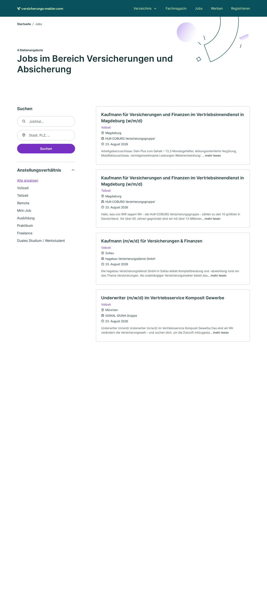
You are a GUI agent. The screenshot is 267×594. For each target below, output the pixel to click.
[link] (173, 135)
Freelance (24, 233)
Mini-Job (24, 210)
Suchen (46, 149)
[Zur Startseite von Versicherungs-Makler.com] (40, 8)
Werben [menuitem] (217, 8)
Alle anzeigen (27, 180)
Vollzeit (23, 188)
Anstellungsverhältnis (39, 170)
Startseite (24, 24)
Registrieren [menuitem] (240, 8)
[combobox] (46, 135)
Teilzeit (22, 195)
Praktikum (25, 225)
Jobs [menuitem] (199, 8)
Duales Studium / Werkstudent (41, 240)
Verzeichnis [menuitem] (142, 8)
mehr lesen (213, 155)
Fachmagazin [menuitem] (176, 8)
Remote (23, 203)
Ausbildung (26, 218)
